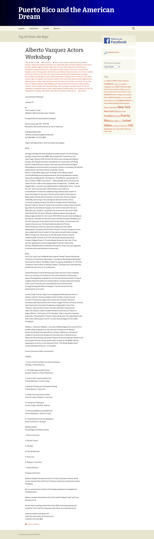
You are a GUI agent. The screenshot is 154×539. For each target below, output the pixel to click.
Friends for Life (38, 74)
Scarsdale (72, 86)
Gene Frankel (55, 74)
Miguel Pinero (87, 79)
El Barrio (111, 89)
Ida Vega (84, 74)
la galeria (21, 28)
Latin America (108, 100)
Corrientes (46, 62)
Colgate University (70, 69)
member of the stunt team (62, 79)
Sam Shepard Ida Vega (49, 86)
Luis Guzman (48, 79)
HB (62, 74)
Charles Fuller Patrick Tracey (53, 67)
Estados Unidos (119, 89)
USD (130, 125)
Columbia (123, 84)
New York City (65, 81)
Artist (115, 80)
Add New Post (113, 52)
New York (57, 81)
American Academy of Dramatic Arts (44, 65)
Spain (120, 121)
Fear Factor (82, 72)
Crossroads (81, 69)
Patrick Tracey (82, 81)
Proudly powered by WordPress (29, 534)
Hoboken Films (76, 74)
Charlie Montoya (80, 67)
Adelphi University (75, 62)
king (130, 97)
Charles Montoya (69, 67)
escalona (83, 91)
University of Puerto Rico (119, 126)
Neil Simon (49, 81)
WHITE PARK (116, 129)
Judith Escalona (114, 97)
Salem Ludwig (36, 86)
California (126, 81)
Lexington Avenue (123, 100)
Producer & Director (62, 84)
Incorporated (29, 77)
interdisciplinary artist (42, 77)
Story (50, 88)
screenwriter (37, 88)
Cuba (113, 87)
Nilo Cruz (74, 81)
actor (56, 62)
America (109, 81)
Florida (129, 92)
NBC (44, 81)
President (109, 115)
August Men (61, 65)
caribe (116, 84)
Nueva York (122, 112)
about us (57, 28)
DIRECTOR (119, 87)
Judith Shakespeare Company (60, 77)
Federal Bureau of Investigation (118, 92)
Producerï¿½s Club (76, 84)
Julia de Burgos (124, 97)
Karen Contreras (76, 77)
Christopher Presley (56, 69)
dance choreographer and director (44, 72)
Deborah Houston (72, 72)
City (119, 84)
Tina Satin (54, 91)
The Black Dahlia (68, 88)
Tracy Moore (62, 91)
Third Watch (46, 91)
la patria (46, 28)
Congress (107, 87)
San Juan (114, 121)
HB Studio (66, 74)
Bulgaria (40, 67)
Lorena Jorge (29, 79)
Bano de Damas (70, 65)
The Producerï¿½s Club (82, 88)
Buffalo (34, 67)
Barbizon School (82, 65)
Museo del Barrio (110, 107)
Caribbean (109, 83)
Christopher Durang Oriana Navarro (37, 69)
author (120, 81)
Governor (108, 94)
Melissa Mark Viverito (117, 103)
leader (114, 100)
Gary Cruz (47, 74)
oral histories (33, 28)
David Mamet (61, 72)
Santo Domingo (63, 86)
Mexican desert (77, 79)
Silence (44, 88)
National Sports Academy (33, 81)
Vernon (73, 91)
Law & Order (87, 77)
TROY (68, 91)
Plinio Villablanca (49, 84)
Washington (108, 129)
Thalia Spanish (57, 88)
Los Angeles (39, 79)
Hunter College (117, 95)
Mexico (128, 103)
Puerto (117, 116)
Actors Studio (63, 62)
